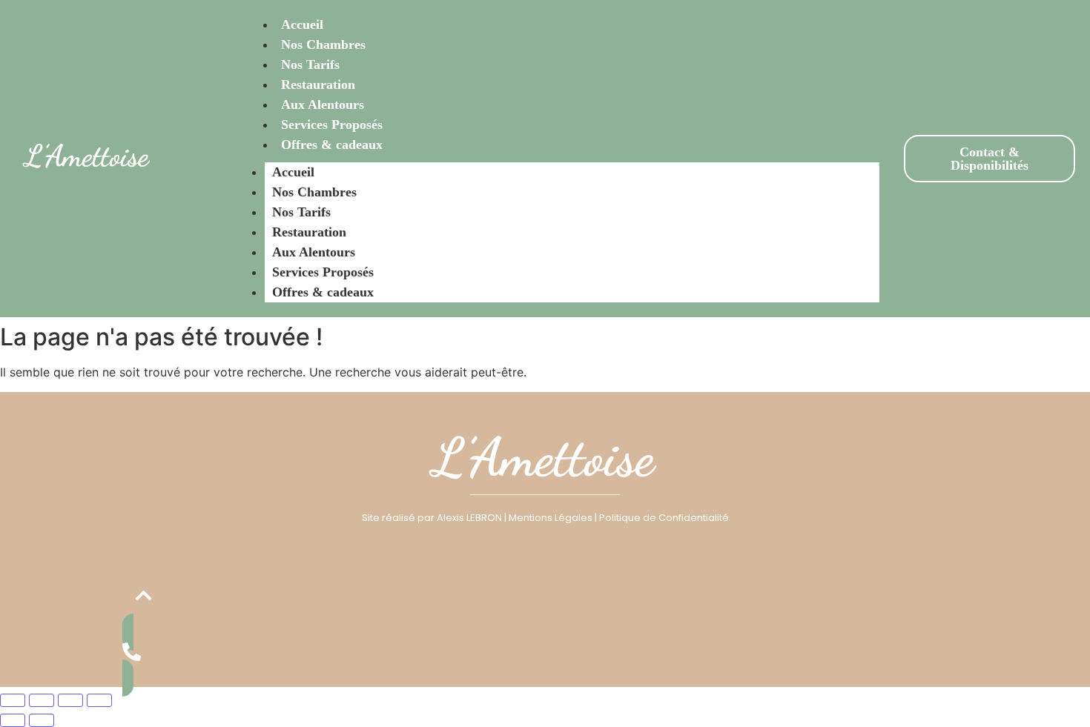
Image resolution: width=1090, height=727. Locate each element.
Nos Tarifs (310, 64)
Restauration (318, 84)
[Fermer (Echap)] (99, 700)
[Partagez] (70, 700)
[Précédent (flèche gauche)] (12, 720)
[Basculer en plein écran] (41, 700)
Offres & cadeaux (332, 144)
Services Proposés (332, 124)
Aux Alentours (322, 104)
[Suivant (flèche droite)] (41, 720)
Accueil (302, 24)
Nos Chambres (323, 44)
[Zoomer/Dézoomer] (12, 700)
